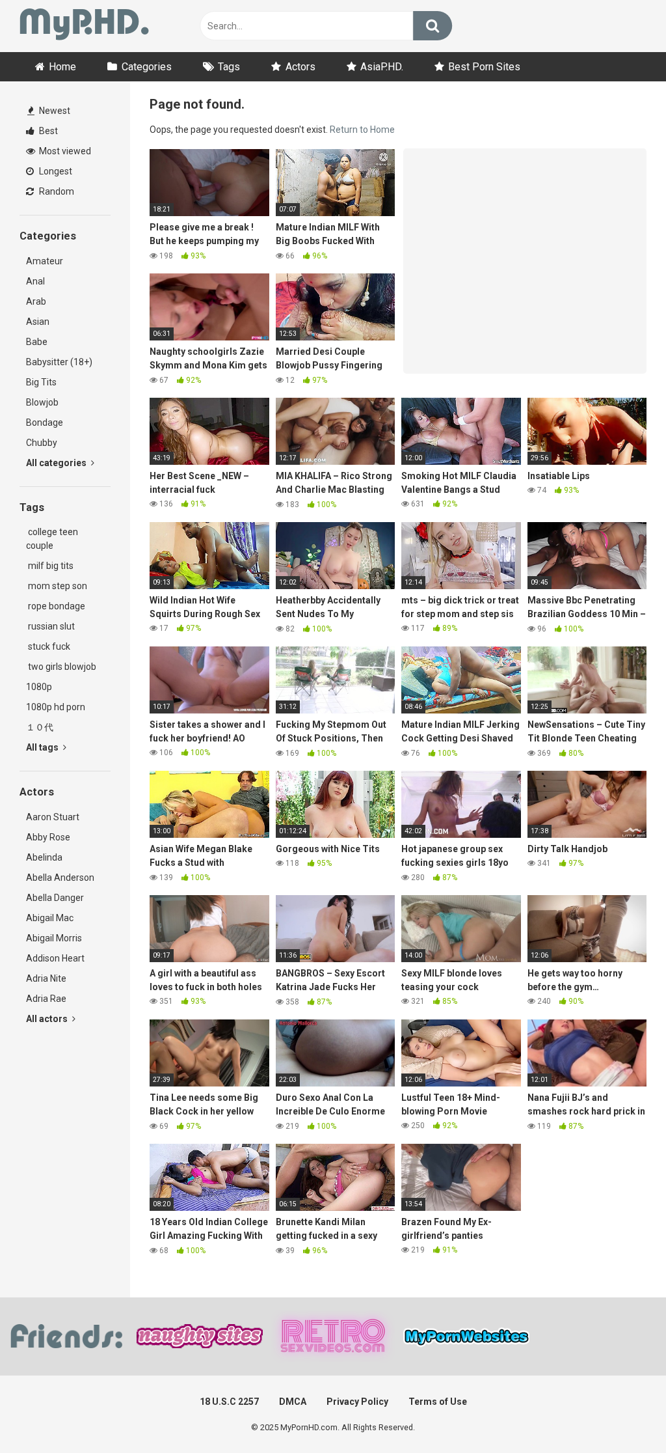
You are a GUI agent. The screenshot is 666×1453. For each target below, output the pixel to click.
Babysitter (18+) (59, 362)
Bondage (44, 422)
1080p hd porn (55, 707)
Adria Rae (46, 998)
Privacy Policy (357, 1401)
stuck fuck (48, 646)
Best (47, 131)
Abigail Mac (49, 918)
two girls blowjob (61, 666)
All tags (43, 747)
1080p (39, 687)
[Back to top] (622, 1413)
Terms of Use (437, 1401)
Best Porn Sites (484, 67)
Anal (35, 281)
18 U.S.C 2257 (229, 1401)
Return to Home (362, 129)
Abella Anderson (60, 877)
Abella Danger (55, 898)
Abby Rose (48, 837)
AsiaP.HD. (381, 67)
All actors (48, 1019)
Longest (54, 171)
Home (62, 67)
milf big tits (49, 565)
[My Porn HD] (84, 26)
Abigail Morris (54, 938)
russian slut (50, 626)
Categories (147, 67)
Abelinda (44, 857)
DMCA (292, 1401)
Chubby (41, 442)
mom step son (56, 586)
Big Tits (41, 382)
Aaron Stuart (52, 817)
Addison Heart (55, 958)
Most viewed (64, 151)
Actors (300, 67)
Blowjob (42, 402)
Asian (37, 321)
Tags (229, 67)
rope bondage (55, 606)
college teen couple (52, 539)
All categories (57, 463)
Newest (53, 110)
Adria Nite (46, 978)
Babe (36, 342)
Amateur (44, 261)
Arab (36, 301)
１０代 (39, 727)
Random (55, 191)
